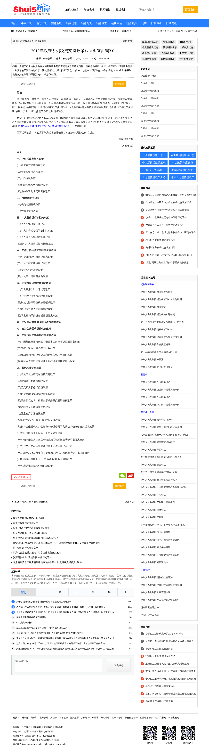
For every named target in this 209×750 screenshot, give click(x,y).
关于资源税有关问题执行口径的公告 (159, 472)
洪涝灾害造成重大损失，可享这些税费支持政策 (37, 552)
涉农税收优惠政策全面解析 (159, 648)
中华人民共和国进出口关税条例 (157, 367)
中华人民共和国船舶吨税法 (154, 562)
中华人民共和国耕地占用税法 (155, 532)
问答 (144, 23)
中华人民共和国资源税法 (153, 465)
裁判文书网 (160, 717)
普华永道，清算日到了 (75, 31)
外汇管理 (105, 717)
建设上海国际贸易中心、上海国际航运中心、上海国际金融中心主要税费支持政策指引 (56, 543)
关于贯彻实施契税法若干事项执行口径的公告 (163, 525)
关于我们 (26, 727)
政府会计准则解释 (150, 128)
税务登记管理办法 (150, 607)
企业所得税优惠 (150, 42)
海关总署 (74, 717)
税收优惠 (71, 23)
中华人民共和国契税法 (152, 517)
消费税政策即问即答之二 (25, 523)
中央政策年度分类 (182, 162)
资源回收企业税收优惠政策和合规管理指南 (167, 210)
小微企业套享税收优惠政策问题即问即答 (166, 217)
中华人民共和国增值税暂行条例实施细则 (161, 299)
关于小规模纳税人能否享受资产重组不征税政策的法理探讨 (44, 601)
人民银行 (85, 717)
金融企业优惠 (149, 59)
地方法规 (41, 23)
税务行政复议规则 (150, 615)
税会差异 (131, 23)
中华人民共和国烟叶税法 (153, 510)
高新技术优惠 (149, 53)
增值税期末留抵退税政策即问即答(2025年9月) (36, 538)
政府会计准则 (147, 113)
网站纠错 (59, 727)
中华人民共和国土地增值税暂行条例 (159, 480)
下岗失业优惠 (186, 53)
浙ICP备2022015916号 (55, 744)
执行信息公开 (131, 717)
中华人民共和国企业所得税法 (155, 382)
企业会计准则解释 (150, 98)
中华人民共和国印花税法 (153, 449)
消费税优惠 (185, 42)
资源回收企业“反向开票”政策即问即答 (32, 557)
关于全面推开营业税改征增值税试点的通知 (162, 322)
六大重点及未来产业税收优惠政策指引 (164, 225)
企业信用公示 (146, 717)
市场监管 (63, 717)
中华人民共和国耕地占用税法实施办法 (160, 540)
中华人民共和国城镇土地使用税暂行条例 (161, 427)
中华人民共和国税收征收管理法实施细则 (161, 585)
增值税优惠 (169, 42)
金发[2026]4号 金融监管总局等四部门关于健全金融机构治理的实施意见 (49, 633)
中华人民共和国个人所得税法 (155, 397)
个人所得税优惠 (150, 47)
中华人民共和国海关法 (152, 359)
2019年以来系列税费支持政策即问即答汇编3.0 (168, 255)
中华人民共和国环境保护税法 (155, 547)
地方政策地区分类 (182, 170)
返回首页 (127, 41)
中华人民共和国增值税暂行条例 (157, 292)
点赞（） (23, 477)
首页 (14, 23)
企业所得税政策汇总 (182, 155)
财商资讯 (171, 23)
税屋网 (16, 727)
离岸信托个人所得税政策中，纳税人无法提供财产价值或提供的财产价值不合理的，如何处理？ (60, 607)
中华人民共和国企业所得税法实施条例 (160, 389)
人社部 (53, 717)
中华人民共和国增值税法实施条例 (158, 314)
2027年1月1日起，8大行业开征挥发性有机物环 (135, 31)
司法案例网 (173, 717)
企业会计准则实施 (150, 106)
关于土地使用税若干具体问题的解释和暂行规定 (165, 434)
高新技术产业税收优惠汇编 (159, 701)
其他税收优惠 (168, 59)
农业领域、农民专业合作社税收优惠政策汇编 (168, 202)
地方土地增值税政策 (182, 177)
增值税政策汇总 (154, 155)
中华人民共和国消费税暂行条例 (157, 329)
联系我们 (48, 727)
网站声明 (37, 727)
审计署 (95, 717)
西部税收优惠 (170, 47)
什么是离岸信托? (24, 622)
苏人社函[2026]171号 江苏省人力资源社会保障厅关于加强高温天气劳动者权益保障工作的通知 (60, 643)
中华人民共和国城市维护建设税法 (158, 442)
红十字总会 (117, 717)
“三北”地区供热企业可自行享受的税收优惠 (167, 262)
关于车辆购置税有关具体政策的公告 (159, 352)
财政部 (25, 717)
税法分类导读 (154, 170)
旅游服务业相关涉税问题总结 (160, 656)
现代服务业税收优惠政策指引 (160, 240)
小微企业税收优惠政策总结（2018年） (164, 633)
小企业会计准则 (149, 75)
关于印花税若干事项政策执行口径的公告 (161, 457)
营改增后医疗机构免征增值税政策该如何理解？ (169, 641)
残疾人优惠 (187, 47)
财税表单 (156, 23)
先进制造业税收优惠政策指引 (160, 247)
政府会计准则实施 (150, 136)
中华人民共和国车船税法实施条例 (158, 502)
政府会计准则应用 (150, 121)
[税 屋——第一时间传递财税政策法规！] (31, 15)
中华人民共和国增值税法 (153, 307)
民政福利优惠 (168, 53)
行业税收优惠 (39, 41)
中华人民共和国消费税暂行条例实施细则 (161, 337)
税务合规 (86, 23)
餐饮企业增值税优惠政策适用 (160, 686)
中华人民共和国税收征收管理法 (157, 577)
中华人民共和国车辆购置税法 (155, 344)
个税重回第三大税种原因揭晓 (30, 31)
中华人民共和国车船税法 (153, 495)
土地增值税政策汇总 (154, 177)
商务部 (34, 717)
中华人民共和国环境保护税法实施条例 (160, 555)
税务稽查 (101, 23)
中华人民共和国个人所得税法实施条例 (160, 404)
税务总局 (47, 58)
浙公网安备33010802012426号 (27, 744)
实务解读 (56, 23)
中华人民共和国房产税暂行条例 (157, 419)
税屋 (15, 41)
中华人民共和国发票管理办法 (155, 592)
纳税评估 (116, 23)
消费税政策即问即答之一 (25, 547)
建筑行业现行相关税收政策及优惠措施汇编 (167, 663)
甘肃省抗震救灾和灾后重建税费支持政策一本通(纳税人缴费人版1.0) (47, 562)
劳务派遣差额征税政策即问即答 (31, 617)
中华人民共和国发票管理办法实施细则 (160, 600)
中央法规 (26, 23)
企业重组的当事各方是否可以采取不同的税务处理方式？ (42, 628)
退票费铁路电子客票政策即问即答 (30, 533)
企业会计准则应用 (150, 91)
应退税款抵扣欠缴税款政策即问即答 (31, 528)
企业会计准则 (147, 83)
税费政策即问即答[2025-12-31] (28, 518)
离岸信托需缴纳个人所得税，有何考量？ (180, 31)
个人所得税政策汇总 (154, 162)
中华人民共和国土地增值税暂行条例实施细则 (163, 487)
